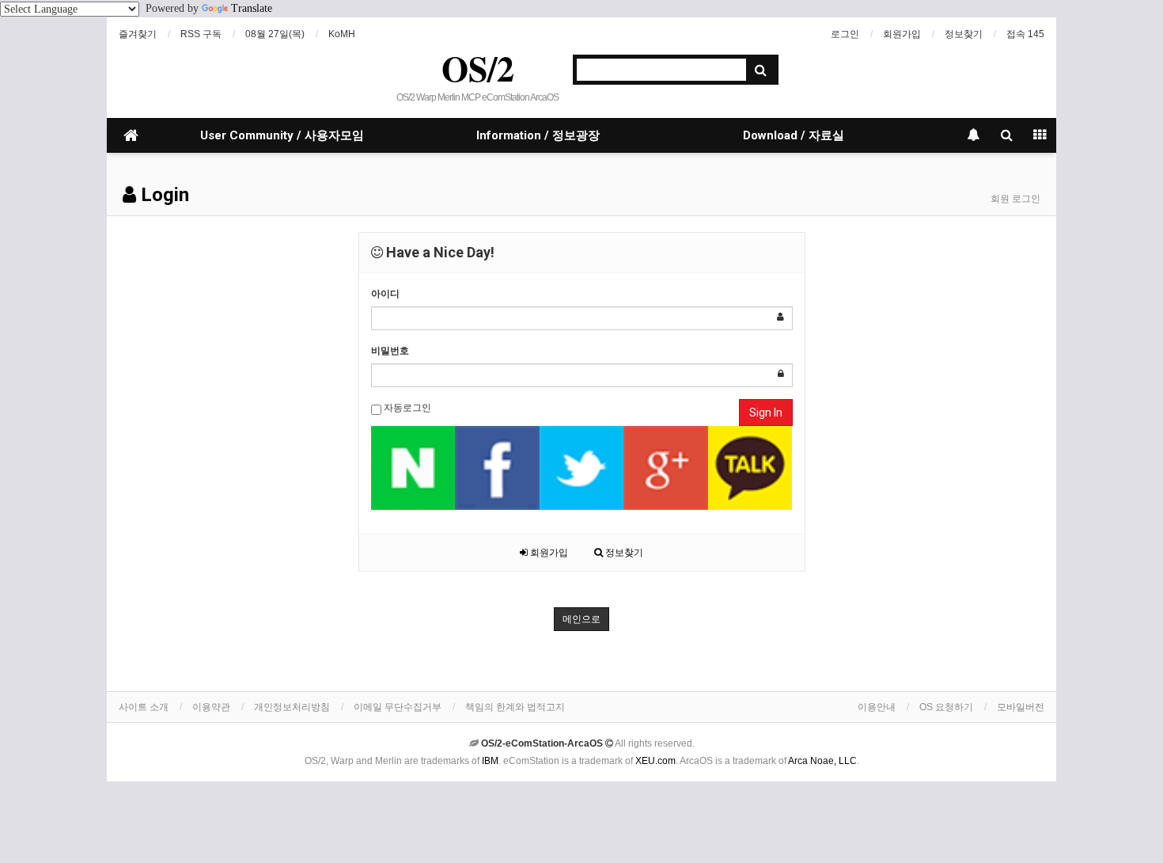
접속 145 (1025, 34)
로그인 (845, 34)
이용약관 (211, 707)
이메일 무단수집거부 (397, 707)
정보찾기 (964, 34)
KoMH (341, 34)
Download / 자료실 (793, 135)
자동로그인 (406, 407)
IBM (490, 760)
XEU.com (655, 760)
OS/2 (477, 68)
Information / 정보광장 (538, 135)
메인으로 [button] (581, 619)
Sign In (765, 412)
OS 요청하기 (946, 707)
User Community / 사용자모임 (282, 135)
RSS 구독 (201, 34)
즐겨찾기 (138, 34)
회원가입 (902, 34)
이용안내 (877, 707)
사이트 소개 (144, 707)
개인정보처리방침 (292, 707)
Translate (251, 8)
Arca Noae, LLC (822, 760)
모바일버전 (1020, 707)
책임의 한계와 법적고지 (515, 707)
